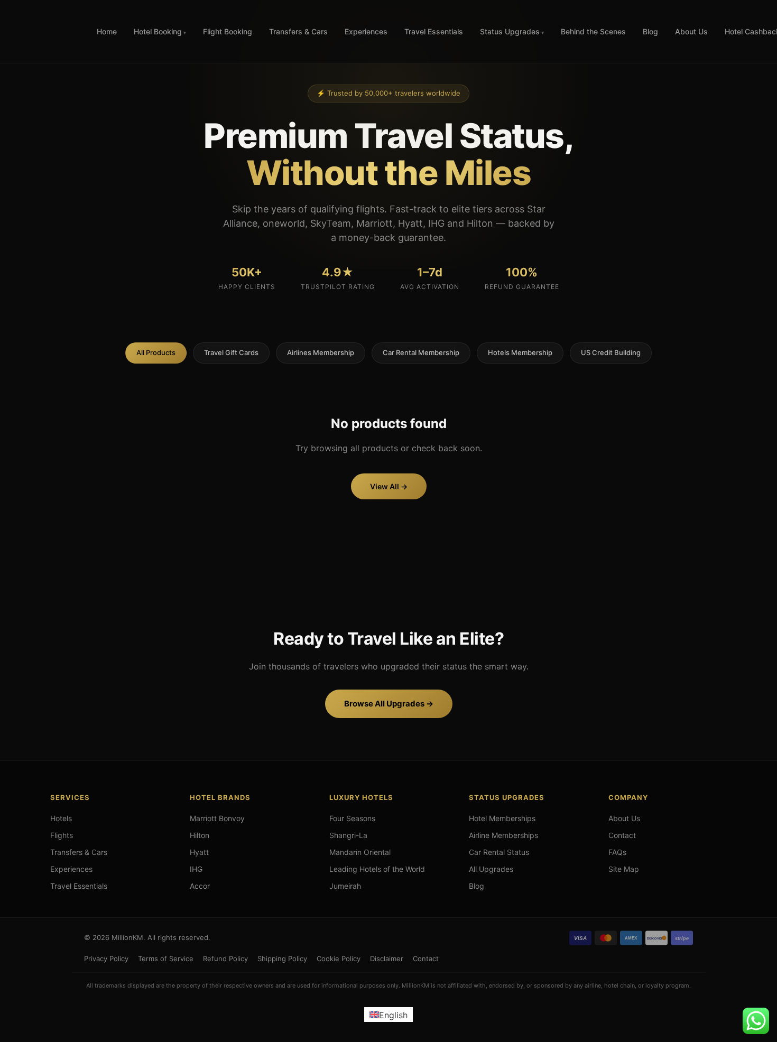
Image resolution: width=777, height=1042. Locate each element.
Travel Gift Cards (231, 352)
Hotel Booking (158, 31)
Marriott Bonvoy (217, 818)
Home (107, 31)
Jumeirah (345, 885)
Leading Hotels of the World (377, 868)
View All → (389, 486)
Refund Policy (225, 958)
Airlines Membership (320, 352)
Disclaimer (386, 958)
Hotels (61, 818)
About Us (691, 31)
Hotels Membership (520, 352)
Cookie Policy (338, 958)
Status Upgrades (510, 31)
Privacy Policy (106, 958)
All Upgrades (491, 868)
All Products (155, 352)
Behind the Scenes (593, 31)
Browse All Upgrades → (388, 704)
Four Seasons (352, 818)
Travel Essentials (433, 31)
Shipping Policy (282, 958)
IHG (196, 868)
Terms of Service (165, 958)
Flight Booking (227, 31)
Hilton (199, 835)
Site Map (623, 868)
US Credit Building (611, 352)
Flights (61, 835)
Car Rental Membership (421, 352)
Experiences (366, 31)
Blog (650, 31)
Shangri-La (348, 835)
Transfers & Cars (298, 31)
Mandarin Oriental (360, 852)
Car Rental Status (499, 852)
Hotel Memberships (502, 818)
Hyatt (199, 852)
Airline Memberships (503, 835)
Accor (200, 885)
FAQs (617, 852)
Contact (622, 835)
